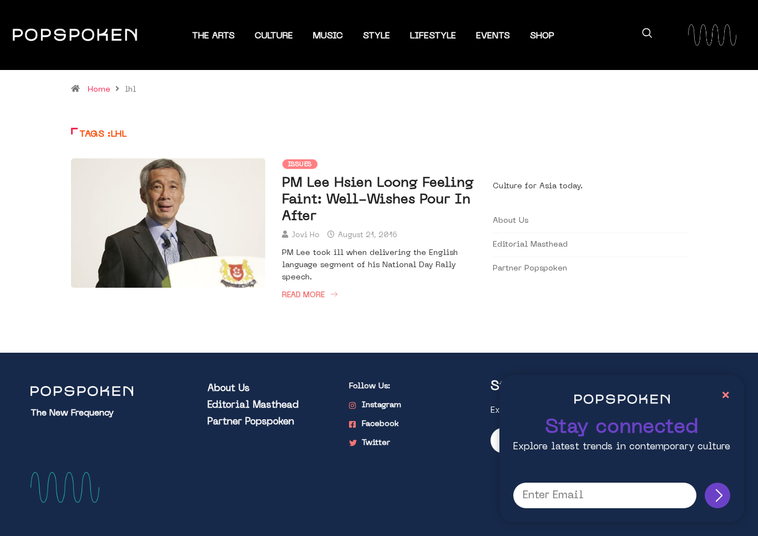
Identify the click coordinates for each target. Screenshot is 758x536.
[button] (647, 35)
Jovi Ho (305, 235)
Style (376, 36)
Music (328, 36)
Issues (300, 165)
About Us (510, 220)
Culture (274, 36)
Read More (303, 295)
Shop (542, 36)
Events (493, 36)
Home (99, 89)
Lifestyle (433, 36)
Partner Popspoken (530, 268)
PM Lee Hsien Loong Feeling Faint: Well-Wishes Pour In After (378, 200)
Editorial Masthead (530, 244)
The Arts (213, 36)
